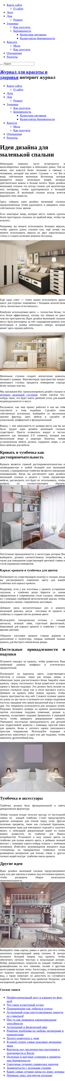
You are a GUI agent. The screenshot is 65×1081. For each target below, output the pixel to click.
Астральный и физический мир (27, 1027)
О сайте (18, 8)
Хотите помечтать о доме (23, 1038)
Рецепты (12, 56)
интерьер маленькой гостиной (18, 394)
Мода (16, 45)
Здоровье (12, 23)
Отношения (14, 53)
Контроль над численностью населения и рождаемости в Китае (33, 1051)
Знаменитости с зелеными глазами (29, 1068)
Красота (12, 42)
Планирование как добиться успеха (29, 1008)
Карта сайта (14, 5)
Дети (10, 12)
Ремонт (18, 19)
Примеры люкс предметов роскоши (29, 1075)
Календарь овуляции (33, 34)
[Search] (1, 64)
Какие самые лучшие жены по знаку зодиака (35, 1071)
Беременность (22, 31)
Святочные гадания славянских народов (32, 1064)
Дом (9, 16)
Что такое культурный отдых (25, 1005)
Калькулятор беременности (37, 38)
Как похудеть (21, 27)
